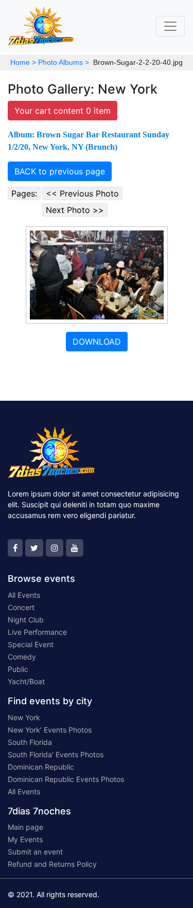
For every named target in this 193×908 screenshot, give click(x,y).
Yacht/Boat (26, 681)
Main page (25, 827)
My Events (25, 839)
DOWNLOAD (97, 341)
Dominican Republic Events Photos (66, 779)
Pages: (24, 193)
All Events (24, 595)
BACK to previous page (59, 171)
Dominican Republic (41, 766)
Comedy (22, 656)
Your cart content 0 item (62, 110)
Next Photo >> (75, 210)
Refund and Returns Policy (52, 864)
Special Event (31, 644)
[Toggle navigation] (170, 26)
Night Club (26, 619)
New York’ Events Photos (50, 729)
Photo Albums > (63, 62)
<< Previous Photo (82, 193)
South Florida (30, 742)
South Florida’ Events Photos (55, 754)
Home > (23, 62)
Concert (21, 607)
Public (18, 669)
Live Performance (37, 632)
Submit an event (35, 851)
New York (24, 717)
